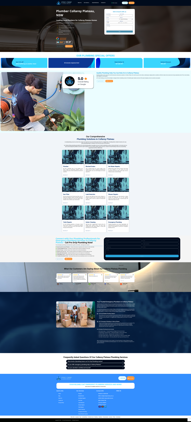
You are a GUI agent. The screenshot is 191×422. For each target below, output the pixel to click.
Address (121, 21)
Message (108, 24)
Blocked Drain (81, 395)
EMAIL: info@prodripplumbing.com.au (106, 395)
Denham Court (91, 416)
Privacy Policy (61, 402)
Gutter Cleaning (90, 222)
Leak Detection (90, 194)
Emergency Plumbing (115, 222)
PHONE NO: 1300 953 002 (103, 393)
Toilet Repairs (67, 222)
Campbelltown (84, 416)
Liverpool (110, 416)
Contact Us (103, 2)
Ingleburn (100, 416)
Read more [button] (59, 280)
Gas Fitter (66, 194)
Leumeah (77, 416)
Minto (114, 416)
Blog (59, 395)
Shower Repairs (113, 194)
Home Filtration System (83, 413)
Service (121, 17)
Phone (107, 17)
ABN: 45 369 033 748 (102, 400)
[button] (134, 278)
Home (59, 393)
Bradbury (96, 416)
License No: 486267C (102, 402)
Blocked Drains (90, 166)
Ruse (80, 416)
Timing (107, 21)
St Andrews (118, 416)
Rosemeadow (105, 416)
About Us (79, 2)
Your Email (122, 14)
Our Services (86, 2)
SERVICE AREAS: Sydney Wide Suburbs (105, 398)
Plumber (65, 166)
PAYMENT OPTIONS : (102, 404)
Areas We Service (95, 2)
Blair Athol (73, 416)
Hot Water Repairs (114, 166)
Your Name (108, 14)
